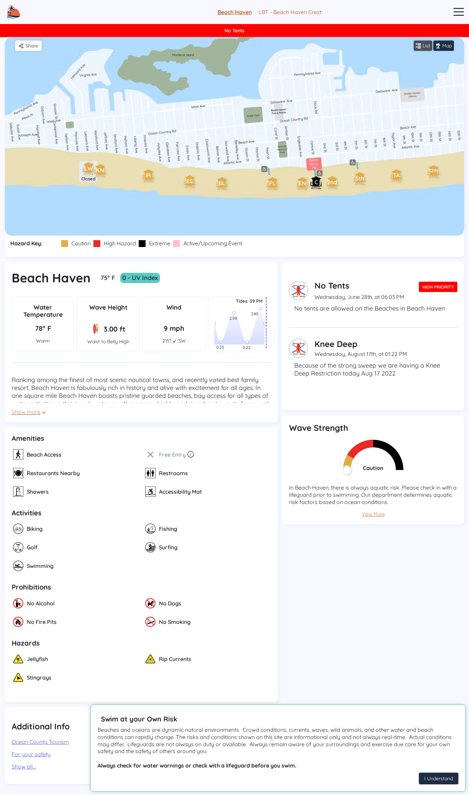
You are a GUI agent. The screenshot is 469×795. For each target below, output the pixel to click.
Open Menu (459, 12)
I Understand (438, 778)
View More (373, 514)
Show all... (24, 766)
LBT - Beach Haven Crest (290, 12)
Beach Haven (235, 12)
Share (31, 46)
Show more (26, 411)
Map (447, 46)
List (426, 46)
